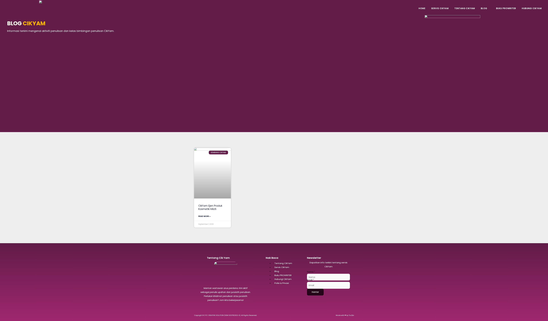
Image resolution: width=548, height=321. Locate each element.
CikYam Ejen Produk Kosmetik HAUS (210, 207)
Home (422, 8)
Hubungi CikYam (532, 8)
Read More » (204, 216)
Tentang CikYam (464, 8)
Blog (484, 8)
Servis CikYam (440, 8)
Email (310, 279)
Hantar (315, 292)
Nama (311, 271)
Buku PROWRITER (506, 8)
